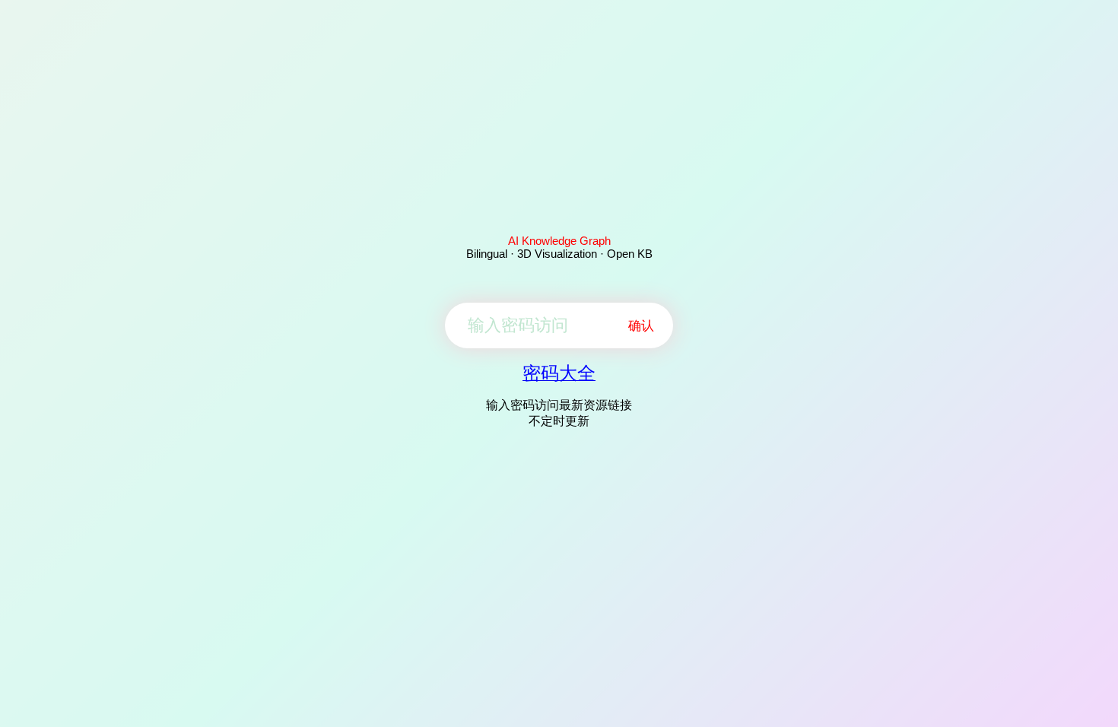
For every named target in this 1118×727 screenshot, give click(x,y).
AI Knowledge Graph (559, 240)
